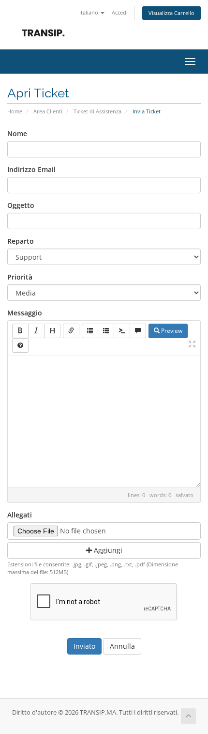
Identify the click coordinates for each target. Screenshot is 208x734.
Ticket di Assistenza (97, 111)
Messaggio (24, 312)
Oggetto (20, 205)
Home (14, 111)
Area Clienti (47, 111)
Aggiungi (107, 550)
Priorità (19, 276)
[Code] (122, 331)
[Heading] (52, 331)
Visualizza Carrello (171, 12)
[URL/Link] (71, 331)
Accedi (120, 12)
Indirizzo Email (31, 169)
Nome (17, 133)
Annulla (122, 646)
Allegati (19, 514)
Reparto (20, 241)
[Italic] (36, 331)
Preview (171, 331)
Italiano (89, 12)
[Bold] (20, 331)
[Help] (20, 345)
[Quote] (138, 331)
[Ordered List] (106, 331)
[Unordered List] (90, 331)
